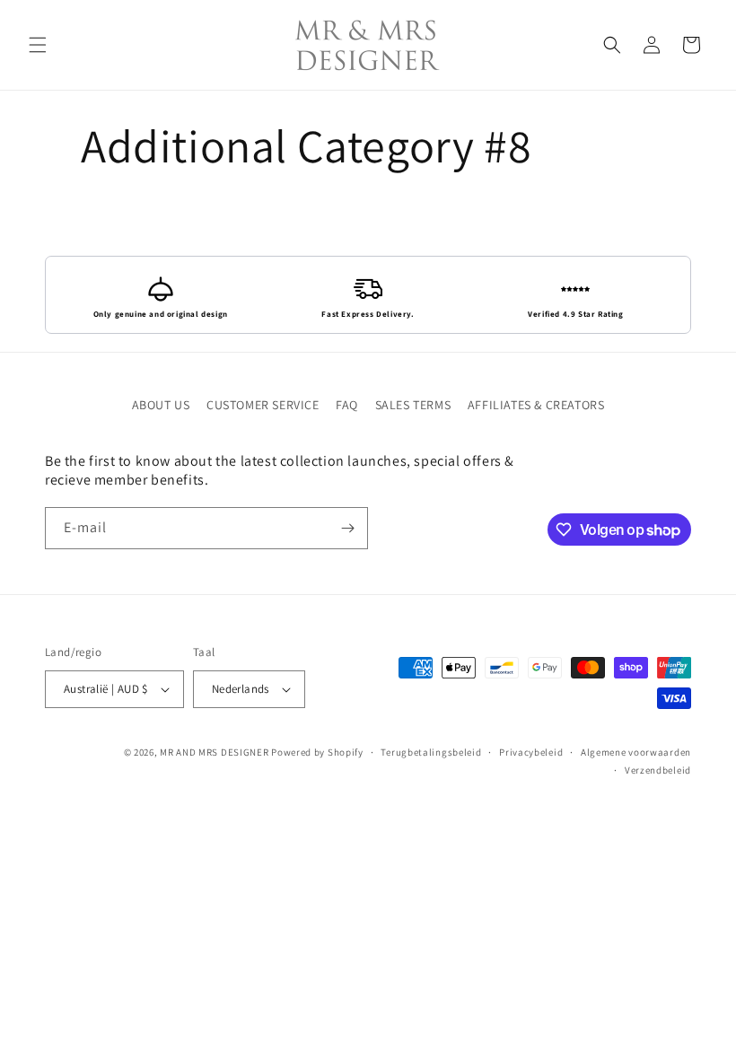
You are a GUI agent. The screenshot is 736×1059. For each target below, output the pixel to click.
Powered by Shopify (317, 752)
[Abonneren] (347, 528)
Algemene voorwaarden (636, 752)
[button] (37, 45)
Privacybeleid (531, 752)
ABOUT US (161, 405)
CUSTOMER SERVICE (263, 405)
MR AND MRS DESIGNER (214, 752)
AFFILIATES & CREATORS (536, 405)
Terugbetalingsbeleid (431, 752)
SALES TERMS (413, 405)
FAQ (347, 405)
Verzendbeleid (658, 770)
